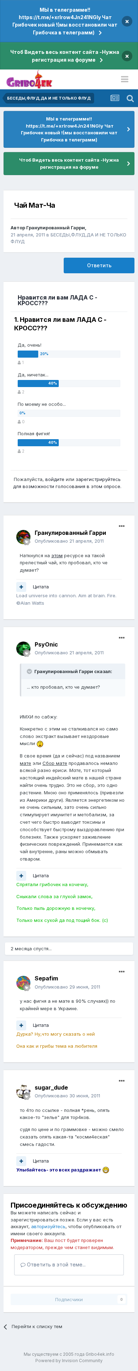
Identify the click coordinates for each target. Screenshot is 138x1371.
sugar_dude (51, 1087)
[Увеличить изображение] (40, 743)
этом (57, 555)
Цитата (41, 586)
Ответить (99, 265)
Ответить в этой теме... (55, 1264)
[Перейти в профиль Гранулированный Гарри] (23, 537)
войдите (54, 479)
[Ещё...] (122, 526)
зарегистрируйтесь (98, 479)
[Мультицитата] (21, 587)
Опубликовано (69, 541)
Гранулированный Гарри (55, 227)
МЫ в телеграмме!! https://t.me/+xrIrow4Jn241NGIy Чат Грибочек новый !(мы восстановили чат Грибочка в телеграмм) (64, 21)
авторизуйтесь (48, 1226)
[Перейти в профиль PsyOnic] (23, 649)
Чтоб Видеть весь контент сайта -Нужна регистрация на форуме (64, 56)
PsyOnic (46, 644)
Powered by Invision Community (69, 1360)
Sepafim (46, 978)
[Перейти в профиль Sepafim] (23, 983)
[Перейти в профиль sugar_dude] (23, 1092)
